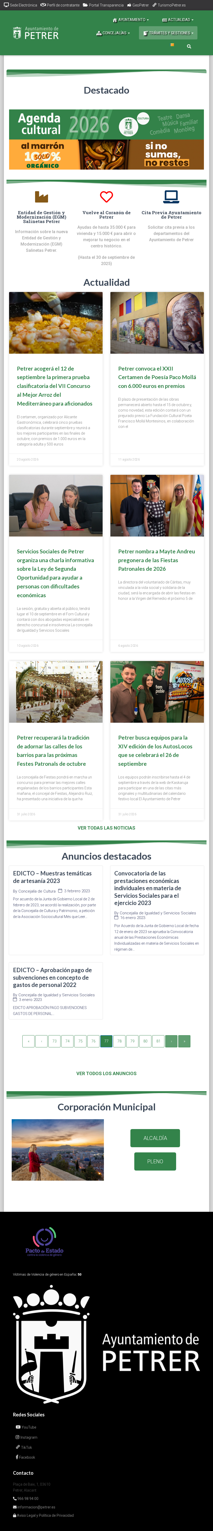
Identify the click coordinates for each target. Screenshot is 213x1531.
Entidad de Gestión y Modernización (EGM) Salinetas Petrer (41, 217)
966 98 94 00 (27, 1499)
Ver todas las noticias (106, 828)
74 (67, 1041)
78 (119, 1041)
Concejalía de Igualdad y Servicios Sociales (158, 913)
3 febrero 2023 (77, 891)
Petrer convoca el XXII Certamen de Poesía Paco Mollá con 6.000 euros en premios (157, 377)
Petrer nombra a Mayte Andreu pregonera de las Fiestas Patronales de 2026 (156, 560)
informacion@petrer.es (36, 1507)
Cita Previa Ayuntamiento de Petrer (171, 215)
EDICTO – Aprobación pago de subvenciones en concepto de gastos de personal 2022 (52, 977)
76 (93, 1041)
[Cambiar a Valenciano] (172, 44)
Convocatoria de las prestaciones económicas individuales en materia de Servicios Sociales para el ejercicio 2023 (147, 888)
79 (132, 1041)
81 (158, 1041)
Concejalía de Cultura (37, 891)
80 (145, 1041)
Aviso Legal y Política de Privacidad (45, 1515)
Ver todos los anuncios (106, 1073)
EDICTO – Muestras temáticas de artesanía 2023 (52, 877)
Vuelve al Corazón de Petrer (106, 215)
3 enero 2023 (30, 1000)
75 (80, 1041)
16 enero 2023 (132, 918)
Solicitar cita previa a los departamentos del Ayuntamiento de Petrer (171, 233)
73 (54, 1041)
